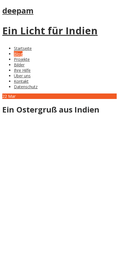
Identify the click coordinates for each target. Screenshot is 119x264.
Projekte (22, 59)
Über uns (22, 75)
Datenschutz (26, 86)
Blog (18, 54)
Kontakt (21, 81)
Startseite (23, 48)
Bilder (19, 65)
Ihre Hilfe (22, 70)
